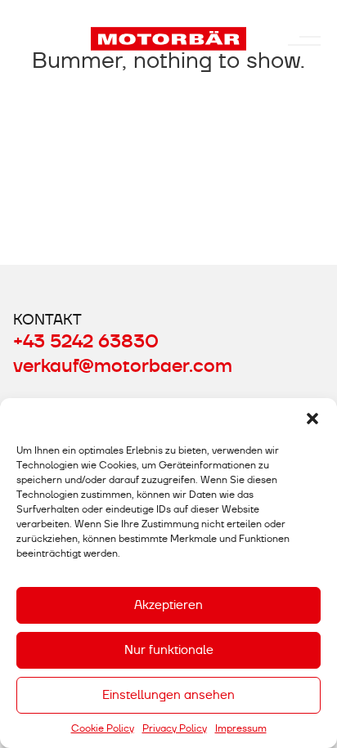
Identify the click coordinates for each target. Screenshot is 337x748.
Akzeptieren (168, 605)
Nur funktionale (168, 650)
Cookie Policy (102, 728)
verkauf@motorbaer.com (122, 366)
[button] (312, 418)
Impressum (241, 728)
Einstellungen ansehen (168, 695)
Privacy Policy (174, 728)
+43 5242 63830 (86, 341)
